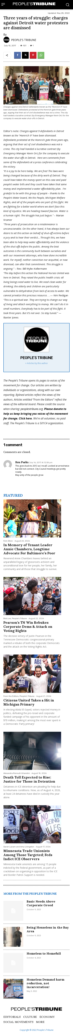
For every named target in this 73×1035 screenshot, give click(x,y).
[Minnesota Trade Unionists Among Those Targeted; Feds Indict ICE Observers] (32, 824)
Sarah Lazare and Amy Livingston (18, 847)
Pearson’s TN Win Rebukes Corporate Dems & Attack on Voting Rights (27, 626)
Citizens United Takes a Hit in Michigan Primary (28, 702)
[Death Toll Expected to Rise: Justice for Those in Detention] (32, 751)
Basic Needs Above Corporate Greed (41, 903)
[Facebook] (17, 55)
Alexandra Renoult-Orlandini (16, 773)
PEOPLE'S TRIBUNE (23, 40)
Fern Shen (8, 541)
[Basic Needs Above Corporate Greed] (13, 911)
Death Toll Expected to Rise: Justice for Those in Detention (29, 779)
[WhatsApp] (41, 55)
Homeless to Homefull (44, 953)
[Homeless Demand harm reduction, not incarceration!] (13, 989)
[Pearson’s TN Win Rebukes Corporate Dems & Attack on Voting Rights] (32, 596)
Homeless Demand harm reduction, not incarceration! (45, 983)
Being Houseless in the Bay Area (48, 929)
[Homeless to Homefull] (13, 963)
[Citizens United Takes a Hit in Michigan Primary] (32, 674)
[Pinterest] (33, 55)
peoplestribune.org (32, 409)
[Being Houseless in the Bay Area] (13, 937)
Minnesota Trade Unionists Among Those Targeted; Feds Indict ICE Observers (27, 855)
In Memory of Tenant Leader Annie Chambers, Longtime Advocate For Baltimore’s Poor (29, 549)
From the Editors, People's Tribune (18, 696)
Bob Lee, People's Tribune (15, 618)
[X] (25, 55)
